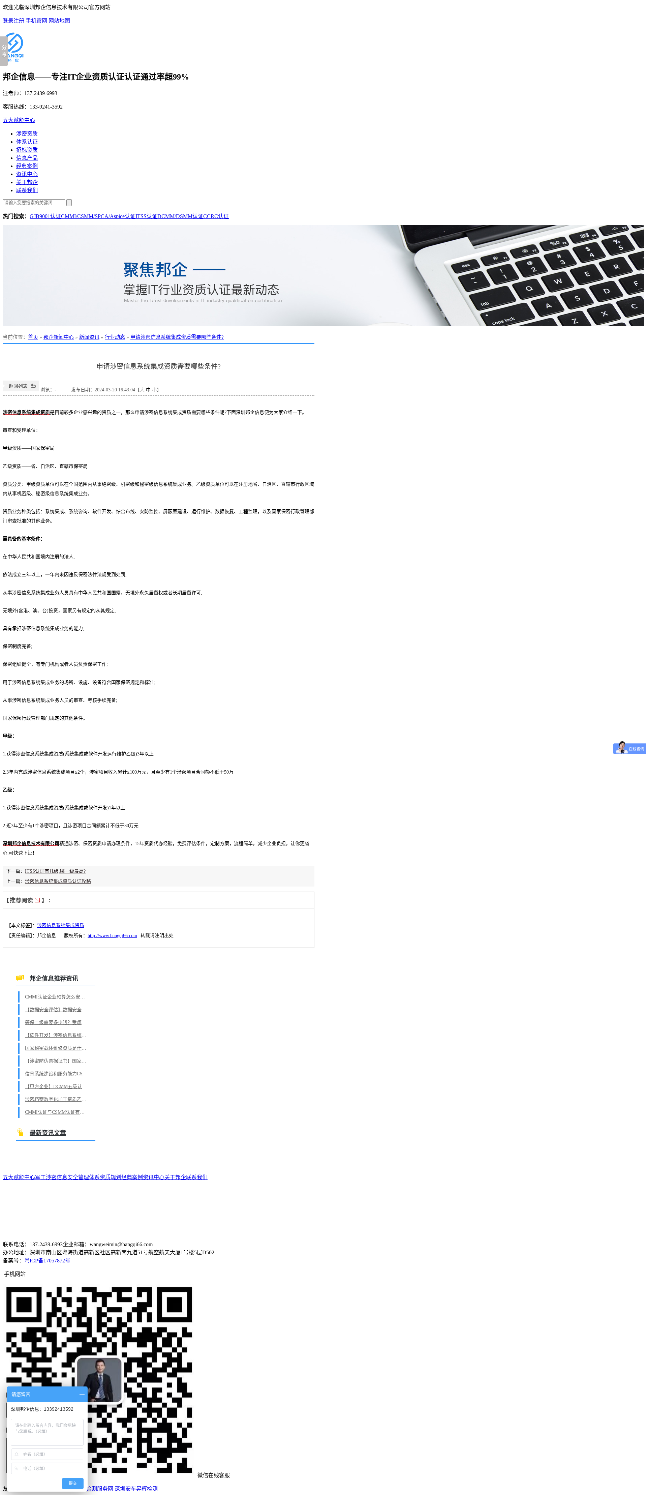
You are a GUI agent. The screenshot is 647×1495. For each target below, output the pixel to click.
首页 (33, 337)
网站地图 (59, 21)
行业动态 (115, 337)
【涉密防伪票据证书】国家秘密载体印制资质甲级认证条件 (57, 1061)
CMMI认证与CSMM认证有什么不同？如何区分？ (57, 1112)
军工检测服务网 (94, 1489)
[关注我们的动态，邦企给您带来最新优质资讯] (323, 275)
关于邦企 (27, 182)
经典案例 (27, 166)
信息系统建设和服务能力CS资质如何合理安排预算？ (57, 1073)
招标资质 (27, 150)
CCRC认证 (216, 216)
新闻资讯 (89, 337)
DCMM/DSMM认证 (180, 216)
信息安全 (67, 1177)
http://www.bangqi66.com (112, 935)
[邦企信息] (13, 59)
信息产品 (27, 158)
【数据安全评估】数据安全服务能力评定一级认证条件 (57, 1009)
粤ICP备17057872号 (47, 1260)
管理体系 (89, 1177)
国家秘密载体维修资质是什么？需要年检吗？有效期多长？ (57, 1048)
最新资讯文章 (48, 1133)
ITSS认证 (146, 216)
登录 (8, 21)
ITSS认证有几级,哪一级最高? (55, 871)
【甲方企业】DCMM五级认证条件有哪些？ (57, 1086)
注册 (18, 21)
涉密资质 (27, 134)
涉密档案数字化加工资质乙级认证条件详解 (57, 1099)
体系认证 (27, 142)
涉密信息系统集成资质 (60, 925)
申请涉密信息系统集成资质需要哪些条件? (177, 337)
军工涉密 (46, 1177)
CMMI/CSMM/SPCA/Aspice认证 (98, 216)
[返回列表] (21, 389)
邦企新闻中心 (58, 337)
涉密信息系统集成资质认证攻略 (58, 881)
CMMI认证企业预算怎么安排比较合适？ (57, 996)
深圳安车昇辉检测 (136, 1489)
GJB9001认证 (45, 216)
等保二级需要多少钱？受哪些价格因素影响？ (57, 1022)
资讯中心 (27, 174)
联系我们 (27, 190)
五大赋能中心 (19, 120)
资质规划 (110, 1177)
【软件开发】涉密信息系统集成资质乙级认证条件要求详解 (57, 1035)
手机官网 (36, 21)
